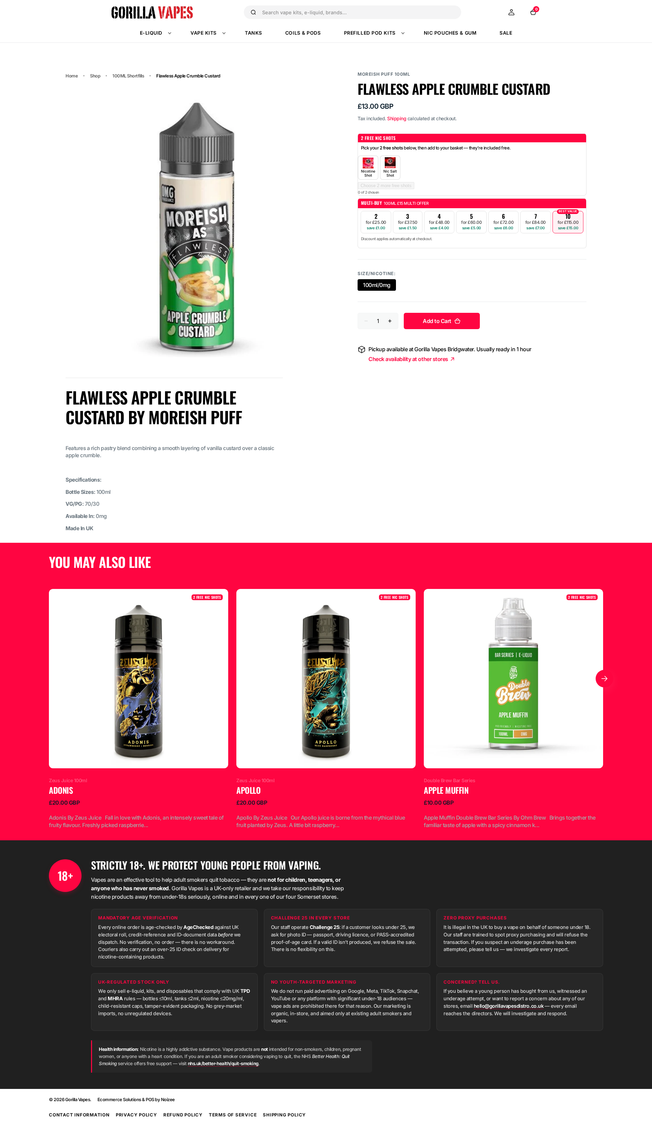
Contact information (79, 1114)
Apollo (248, 790)
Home (72, 75)
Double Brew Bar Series (449, 780)
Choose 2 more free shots (386, 185)
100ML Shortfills (128, 75)
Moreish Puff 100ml (384, 74)
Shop (95, 75)
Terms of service (233, 1114)
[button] (511, 12)
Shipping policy (284, 1114)
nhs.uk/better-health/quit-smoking (223, 1063)
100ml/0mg (379, 285)
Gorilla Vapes (77, 1099)
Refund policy (183, 1114)
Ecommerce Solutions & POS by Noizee (136, 1099)
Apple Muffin (446, 790)
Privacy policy (136, 1114)
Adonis (61, 790)
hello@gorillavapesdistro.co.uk (509, 1006)
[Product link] (138, 709)
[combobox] (358, 12)
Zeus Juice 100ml (68, 780)
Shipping (396, 118)
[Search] (253, 12)
